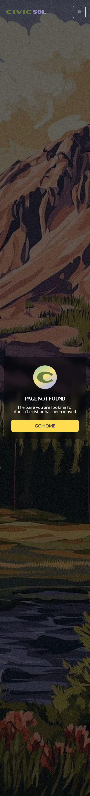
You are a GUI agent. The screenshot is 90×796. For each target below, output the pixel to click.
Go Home (45, 425)
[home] (26, 12)
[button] (79, 12)
